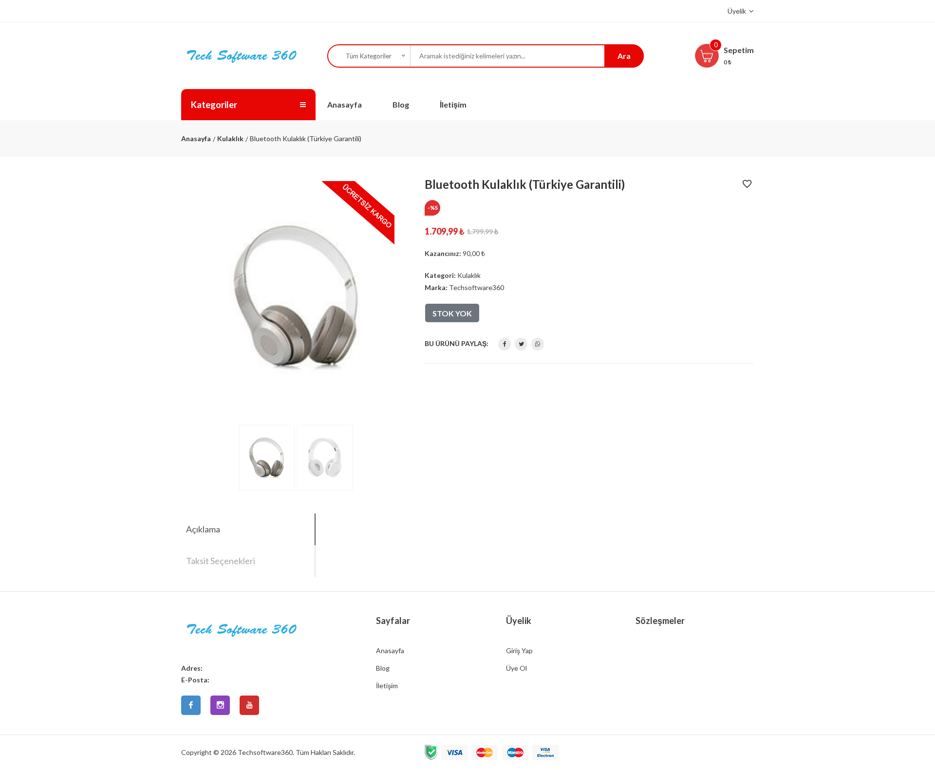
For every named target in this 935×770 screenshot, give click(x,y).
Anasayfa (344, 104)
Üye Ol (516, 668)
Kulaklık (230, 138)
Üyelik (738, 11)
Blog (401, 104)
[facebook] (504, 344)
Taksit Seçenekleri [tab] (220, 560)
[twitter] (521, 344)
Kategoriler (214, 104)
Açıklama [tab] (203, 529)
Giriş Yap (519, 650)
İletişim (453, 104)
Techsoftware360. (266, 752)
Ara (624, 55)
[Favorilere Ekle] (747, 202)
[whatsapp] (537, 344)
